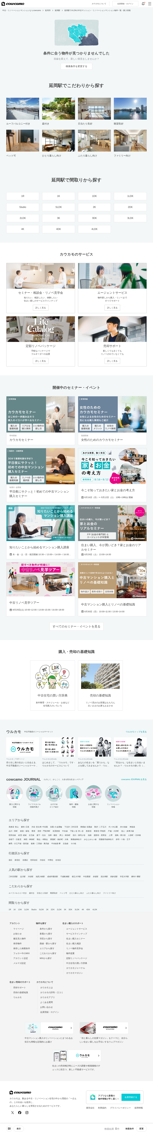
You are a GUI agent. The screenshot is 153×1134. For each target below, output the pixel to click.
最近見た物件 (19, 938)
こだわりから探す (48, 953)
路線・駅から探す (48, 943)
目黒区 (25, 860)
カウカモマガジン (74, 973)
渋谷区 (42, 860)
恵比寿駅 (104, 877)
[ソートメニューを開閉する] (9, 1129)
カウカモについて (99, 4)
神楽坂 (132, 827)
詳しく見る (40, 308)
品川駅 (23, 877)
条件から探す (46, 929)
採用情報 (138, 1108)
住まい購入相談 (73, 943)
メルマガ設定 (19, 963)
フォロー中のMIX (21, 953)
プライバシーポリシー (120, 1108)
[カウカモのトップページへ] (12, 4)
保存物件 (17, 943)
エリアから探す (47, 948)
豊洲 (33, 831)
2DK (52, 910)
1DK (20, 910)
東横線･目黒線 (86, 827)
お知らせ (17, 933)
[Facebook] (20, 1113)
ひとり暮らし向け (76, 893)
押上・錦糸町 (64, 835)
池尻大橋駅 (40, 877)
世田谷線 (12, 835)
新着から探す (46, 933)
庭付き (32, 893)
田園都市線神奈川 (106, 839)
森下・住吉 (41, 835)
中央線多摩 (56, 844)
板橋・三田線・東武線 (40, 844)
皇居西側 (56, 831)
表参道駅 (113, 877)
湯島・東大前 (120, 835)
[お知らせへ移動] (143, 3)
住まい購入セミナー (75, 938)
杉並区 (58, 860)
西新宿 (88, 831)
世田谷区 (34, 860)
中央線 (65, 831)
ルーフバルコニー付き (18, 893)
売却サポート (19, 987)
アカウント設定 (20, 958)
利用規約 (102, 1108)
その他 (73, 844)
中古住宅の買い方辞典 (76, 963)
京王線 (31, 835)
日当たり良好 (42, 893)
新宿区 (17, 860)
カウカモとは (46, 987)
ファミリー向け (109, 893)
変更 (141, 1128)
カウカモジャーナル (75, 968)
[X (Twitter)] (13, 1113)
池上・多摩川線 (127, 831)
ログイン (125, 4)
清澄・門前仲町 (44, 831)
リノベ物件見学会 (74, 948)
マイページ (18, 929)
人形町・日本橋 (134, 835)
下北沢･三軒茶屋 (71, 827)
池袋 (89, 835)
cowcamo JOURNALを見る (134, 779)
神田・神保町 (29, 839)
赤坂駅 (95, 877)
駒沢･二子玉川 (100, 827)
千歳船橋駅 (64, 877)
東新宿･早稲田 (100, 831)
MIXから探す (46, 958)
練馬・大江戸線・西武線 (19, 844)
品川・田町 (13, 831)
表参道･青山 (14, 827)
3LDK (77, 910)
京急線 (65, 844)
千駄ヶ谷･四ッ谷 (77, 831)
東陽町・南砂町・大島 (59, 839)
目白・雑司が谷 (79, 835)
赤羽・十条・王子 (123, 839)
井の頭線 (123, 827)
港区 (10, 860)
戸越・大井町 (113, 831)
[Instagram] (27, 1113)
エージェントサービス (76, 929)
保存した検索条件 (21, 948)
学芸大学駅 (124, 877)
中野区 (50, 860)
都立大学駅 (76, 877)
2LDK (59, 910)
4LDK (94, 910)
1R (10, 910)
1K (14, 910)
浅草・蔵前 (52, 835)
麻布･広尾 (25, 827)
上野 (110, 835)
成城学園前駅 (52, 877)
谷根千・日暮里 (15, 839)
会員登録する (131, 1097)
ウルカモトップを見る (136, 732)
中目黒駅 (86, 877)
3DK (70, 910)
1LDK (26, 910)
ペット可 (63, 893)
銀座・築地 (24, 831)
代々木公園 (113, 827)
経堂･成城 (22, 835)
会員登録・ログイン (49, 1012)
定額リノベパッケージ (76, 958)
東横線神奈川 (76, 839)
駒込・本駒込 (42, 839)
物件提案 (70, 953)
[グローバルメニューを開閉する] (149, 3)
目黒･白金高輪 (56, 827)
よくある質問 (46, 1002)
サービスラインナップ (76, 933)
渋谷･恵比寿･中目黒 (40, 827)
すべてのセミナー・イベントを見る (76, 626)
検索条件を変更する (76, 66)
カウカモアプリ (47, 997)
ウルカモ (17, 997)
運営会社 (90, 1108)
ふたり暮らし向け (93, 893)
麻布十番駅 (135, 877)
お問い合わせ (46, 1007)
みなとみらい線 (90, 839)
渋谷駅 (30, 877)
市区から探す (46, 938)
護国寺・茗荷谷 (100, 835)
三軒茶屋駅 (13, 877)
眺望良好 (53, 893)
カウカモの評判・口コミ (51, 992)
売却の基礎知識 (20, 992)
